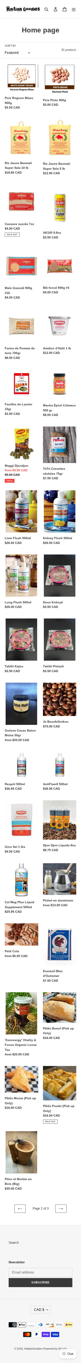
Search (14, 1242)
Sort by (10, 45)
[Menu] (73, 9)
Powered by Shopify (55, 1348)
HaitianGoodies (33, 1348)
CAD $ (39, 1310)
